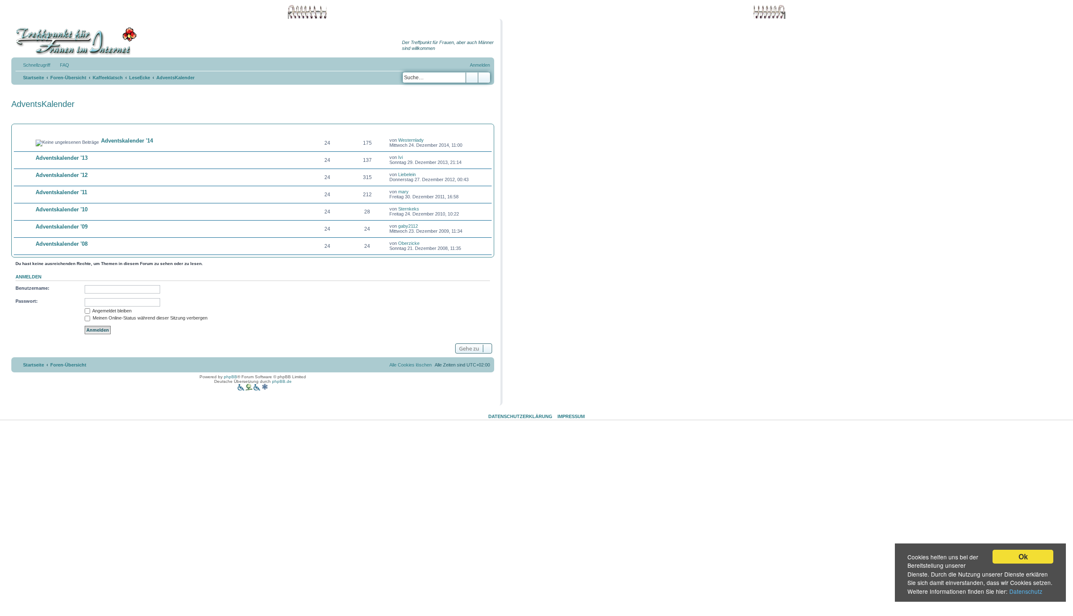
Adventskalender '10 (62, 209)
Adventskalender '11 (61, 192)
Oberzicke (409, 243)
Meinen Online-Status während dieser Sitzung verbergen (149, 317)
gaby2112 (408, 226)
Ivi (400, 157)
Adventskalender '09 (62, 227)
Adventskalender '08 (62, 244)
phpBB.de (282, 381)
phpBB (230, 376)
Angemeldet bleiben (111, 310)
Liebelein (407, 174)
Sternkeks (408, 208)
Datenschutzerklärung (520, 416)
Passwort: (27, 301)
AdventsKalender (43, 104)
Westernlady (411, 140)
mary (403, 191)
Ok (1023, 556)
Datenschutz (1025, 591)
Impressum (571, 416)
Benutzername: (32, 288)
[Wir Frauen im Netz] (74, 41)
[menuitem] (60, 65)
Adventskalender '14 (127, 141)
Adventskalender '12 (62, 175)
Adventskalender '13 (62, 158)
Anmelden (28, 276)
